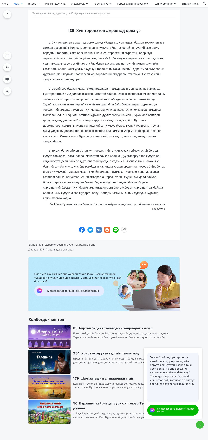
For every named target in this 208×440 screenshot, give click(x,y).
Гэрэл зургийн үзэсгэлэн (133, 3)
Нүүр (5, 3)
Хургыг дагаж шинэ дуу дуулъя (48, 13)
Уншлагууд (78, 3)
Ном (16, 3)
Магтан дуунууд (55, 3)
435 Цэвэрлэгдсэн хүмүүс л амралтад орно (66, 244)
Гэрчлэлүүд (101, 3)
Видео (32, 3)
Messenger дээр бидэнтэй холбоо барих (176, 410)
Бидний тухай (191, 3)
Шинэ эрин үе (164, 3)
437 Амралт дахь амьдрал (56, 249)
